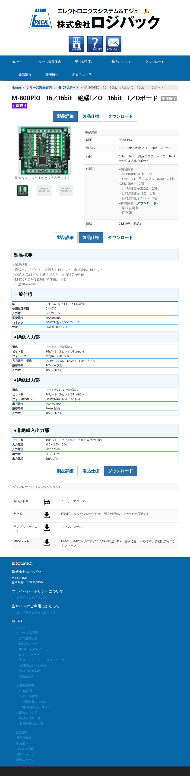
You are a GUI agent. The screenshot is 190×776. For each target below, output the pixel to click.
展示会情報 (23, 738)
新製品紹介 (25, 676)
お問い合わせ (25, 754)
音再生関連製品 (28, 671)
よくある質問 (25, 749)
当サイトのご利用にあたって (35, 612)
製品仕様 (90, 116)
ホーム (20, 627)
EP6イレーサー (27, 654)
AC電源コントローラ (31, 665)
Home (16, 61)
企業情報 (25, 74)
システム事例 (26, 696)
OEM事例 (24, 691)
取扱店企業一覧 (28, 718)
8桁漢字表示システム (33, 707)
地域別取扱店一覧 (29, 723)
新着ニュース (82, 74)
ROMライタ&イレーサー (34, 649)
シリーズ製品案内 (48, 61)
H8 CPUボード (68, 87)
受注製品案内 (85, 61)
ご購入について (119, 61)
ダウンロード (155, 61)
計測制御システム (31, 701)
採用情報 (51, 74)
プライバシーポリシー (31, 597)
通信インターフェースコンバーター (41, 660)
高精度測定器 (26, 638)
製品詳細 (65, 116)
